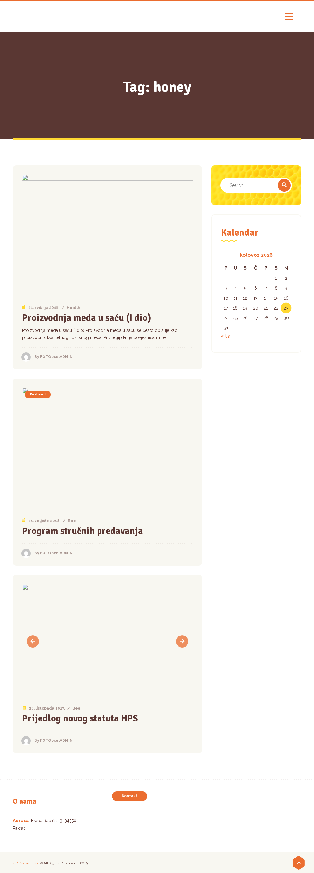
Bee (72, 521)
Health (73, 308)
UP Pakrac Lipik (26, 863)
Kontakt (129, 796)
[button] (33, 641)
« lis (225, 336)
